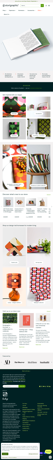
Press (23, 414)
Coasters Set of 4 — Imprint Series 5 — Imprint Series (19, 210)
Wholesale (24, 407)
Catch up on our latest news (11, 311)
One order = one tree (42, 412)
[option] (26, 43)
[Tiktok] (45, 386)
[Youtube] (43, 386)
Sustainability (40, 403)
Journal (24, 405)
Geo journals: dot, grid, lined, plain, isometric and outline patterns (26, 60)
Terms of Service (26, 424)
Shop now (26, 64)
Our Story (24, 403)
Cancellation (25, 422)
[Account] (46, 5)
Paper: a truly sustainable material (43, 409)
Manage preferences (33, 453)
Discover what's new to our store (15, 194)
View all (48, 194)
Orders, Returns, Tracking (28, 416)
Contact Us (25, 430)
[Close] (39, 444)
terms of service (8, 381)
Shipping (24, 418)
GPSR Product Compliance (28, 420)
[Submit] (42, 5)
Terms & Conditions (12, 457)
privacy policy (22, 379)
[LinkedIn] (49, 386)
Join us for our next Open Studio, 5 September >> (26, 1)
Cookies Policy (7, 450)
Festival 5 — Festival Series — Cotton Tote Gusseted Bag (42, 210)
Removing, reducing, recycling (42, 406)
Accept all (5, 453)
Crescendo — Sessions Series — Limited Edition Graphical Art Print (30, 211)
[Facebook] (39, 386)
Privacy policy (5, 457)
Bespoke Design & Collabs (28, 409)
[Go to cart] (49, 5)
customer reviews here (36, 88)
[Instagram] (41, 386)
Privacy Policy (25, 426)
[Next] (51, 43)
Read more (5, 348)
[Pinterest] (47, 386)
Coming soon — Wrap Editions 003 (26, 330)
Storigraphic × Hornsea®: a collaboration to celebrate (7, 328)
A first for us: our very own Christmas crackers (42, 325)
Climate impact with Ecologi (42, 414)
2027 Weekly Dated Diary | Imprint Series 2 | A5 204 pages (8, 210)
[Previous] (1, 43)
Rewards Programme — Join (27, 412)
